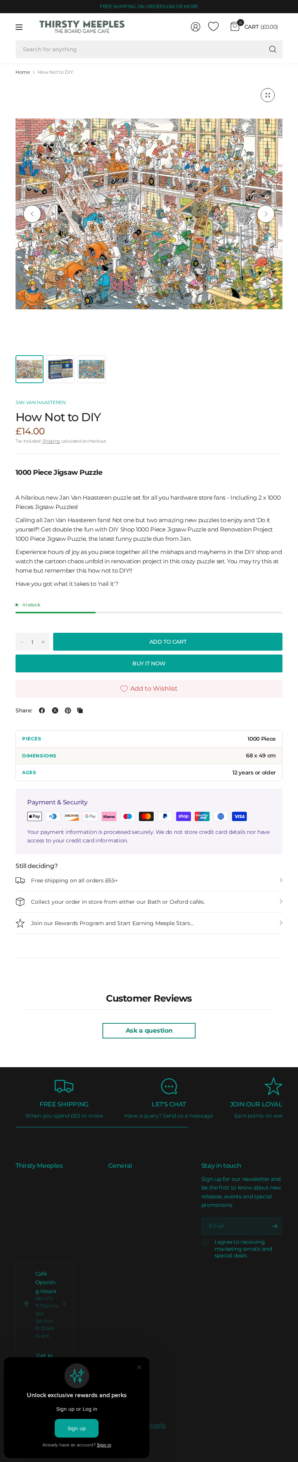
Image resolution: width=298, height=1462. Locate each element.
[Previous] (32, 214)
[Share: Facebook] (42, 710)
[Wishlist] (213, 27)
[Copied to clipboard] (80, 710)
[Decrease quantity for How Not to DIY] (22, 642)
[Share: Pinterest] (68, 710)
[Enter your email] (274, 1226)
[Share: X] (55, 710)
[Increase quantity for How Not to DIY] (43, 642)
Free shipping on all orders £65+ (74, 880)
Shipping (51, 441)
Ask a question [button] (149, 1030)
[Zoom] (268, 95)
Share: (24, 710)
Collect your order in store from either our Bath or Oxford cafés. (118, 901)
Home (23, 72)
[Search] (272, 49)
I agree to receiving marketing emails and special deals (243, 1249)
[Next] (266, 214)
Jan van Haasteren (41, 402)
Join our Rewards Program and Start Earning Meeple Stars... (112, 923)
